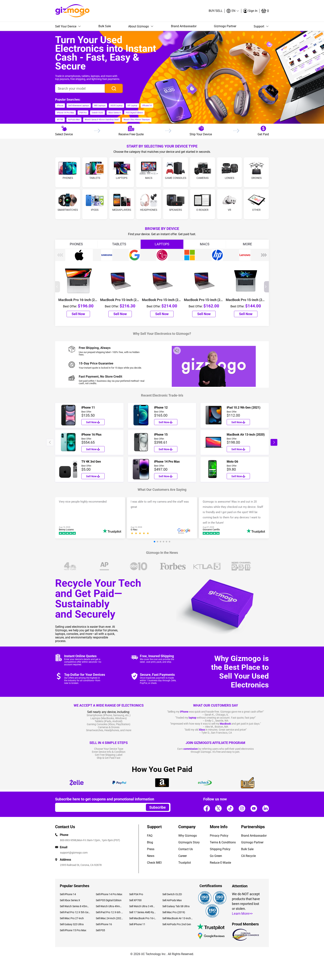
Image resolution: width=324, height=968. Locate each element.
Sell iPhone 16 (104, 924)
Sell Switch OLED (172, 894)
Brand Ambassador (183, 26)
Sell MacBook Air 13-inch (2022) (177, 918)
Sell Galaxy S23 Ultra (72, 924)
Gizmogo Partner (225, 26)
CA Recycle (248, 856)
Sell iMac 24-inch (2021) (109, 918)
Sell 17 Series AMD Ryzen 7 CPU (143, 912)
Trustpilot (184, 862)
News (150, 856)
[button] (232, 11)
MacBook (225, 723)
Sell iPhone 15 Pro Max (73, 930)
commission (190, 748)
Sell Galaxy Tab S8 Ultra (176, 906)
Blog (150, 842)
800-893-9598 (68, 840)
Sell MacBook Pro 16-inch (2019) (143, 918)
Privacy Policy (219, 835)
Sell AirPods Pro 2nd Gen (176, 924)
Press (150, 849)
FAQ (149, 835)
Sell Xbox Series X (70, 900)
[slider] (140, 534)
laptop (192, 717)
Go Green (216, 856)
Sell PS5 (100, 930)
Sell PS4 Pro (136, 894)
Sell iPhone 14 (68, 894)
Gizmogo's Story (189, 842)
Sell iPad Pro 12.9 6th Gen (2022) (109, 912)
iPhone (184, 711)
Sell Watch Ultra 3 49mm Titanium (143, 906)
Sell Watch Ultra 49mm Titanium (109, 906)
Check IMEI (154, 862)
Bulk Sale (104, 26)
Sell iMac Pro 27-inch (72, 918)
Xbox (202, 729)
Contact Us (185, 849)
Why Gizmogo (187, 835)
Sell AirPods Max (172, 900)
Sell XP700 (135, 900)
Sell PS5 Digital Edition (109, 900)
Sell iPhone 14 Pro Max (109, 894)
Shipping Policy (220, 849)
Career (182, 856)
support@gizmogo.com (74, 852)
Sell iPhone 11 (137, 924)
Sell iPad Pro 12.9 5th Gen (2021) (75, 912)
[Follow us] (206, 808)
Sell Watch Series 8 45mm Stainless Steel (75, 906)
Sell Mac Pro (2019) (173, 912)
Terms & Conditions (223, 842)
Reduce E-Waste (220, 862)
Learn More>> (242, 913)
